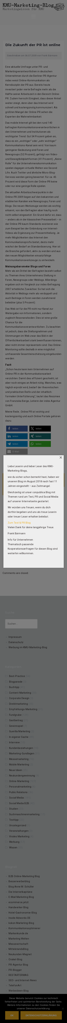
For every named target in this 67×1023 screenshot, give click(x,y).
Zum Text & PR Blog (19, 522)
